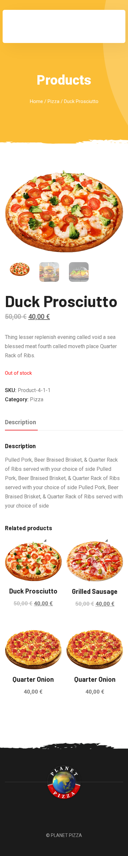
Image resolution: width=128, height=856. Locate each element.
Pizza (53, 101)
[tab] (20, 422)
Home (36, 101)
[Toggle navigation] (111, 26)
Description (20, 422)
